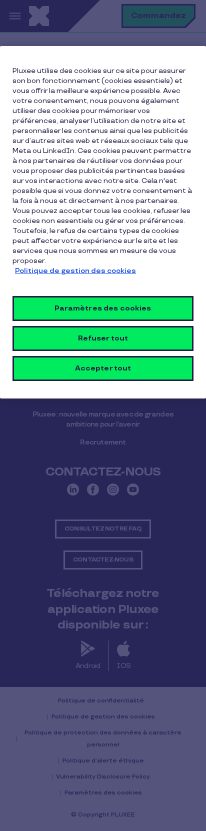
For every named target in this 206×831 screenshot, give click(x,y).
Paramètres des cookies (102, 308)
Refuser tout (103, 338)
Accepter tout (103, 368)
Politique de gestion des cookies (75, 270)
